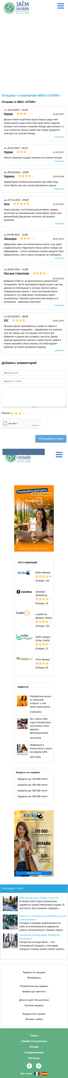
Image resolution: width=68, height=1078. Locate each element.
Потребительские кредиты (34, 986)
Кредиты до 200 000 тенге (32, 784)
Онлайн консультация (34, 1041)
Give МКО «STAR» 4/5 (24, 413)
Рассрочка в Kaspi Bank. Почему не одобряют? (39, 937)
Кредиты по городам (34, 972)
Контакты (34, 1058)
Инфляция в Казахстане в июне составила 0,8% (41, 748)
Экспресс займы (34, 1019)
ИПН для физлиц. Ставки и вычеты (39, 897)
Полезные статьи (12, 888)
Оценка (6, 413)
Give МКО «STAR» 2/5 (16, 413)
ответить (59, 136)
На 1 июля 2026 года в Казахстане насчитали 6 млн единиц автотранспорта (40, 725)
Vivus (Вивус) (42, 659)
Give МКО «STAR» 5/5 (28, 413)
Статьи (34, 1035)
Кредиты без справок (34, 1013)
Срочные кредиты (34, 1005)
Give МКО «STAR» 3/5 (20, 413)
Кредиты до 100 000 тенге (32, 778)
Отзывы (34, 1046)
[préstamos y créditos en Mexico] (37, 1073)
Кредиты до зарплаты (34, 991)
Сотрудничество (34, 1052)
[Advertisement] (34, 50)
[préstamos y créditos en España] (44, 1073)
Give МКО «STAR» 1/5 (12, 413)
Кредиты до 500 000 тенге (32, 796)
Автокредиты (34, 977)
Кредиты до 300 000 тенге (32, 790)
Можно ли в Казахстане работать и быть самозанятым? (42, 918)
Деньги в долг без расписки (34, 1000)
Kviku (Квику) (42, 572)
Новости (23, 687)
